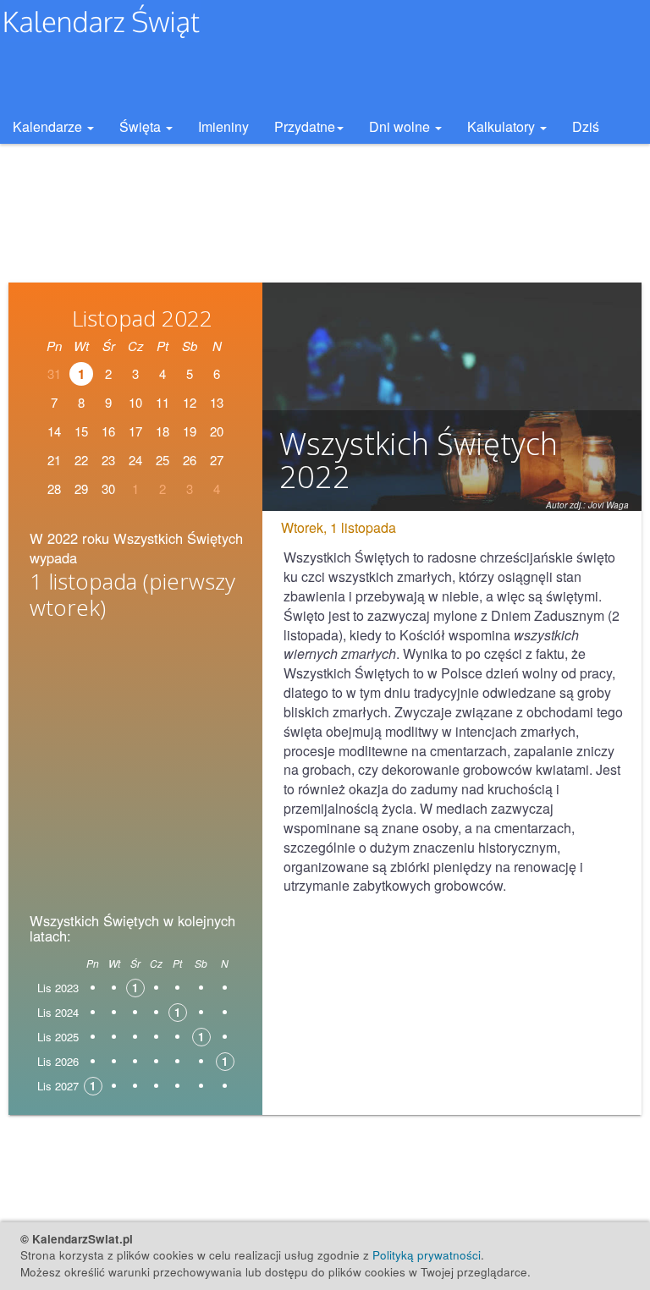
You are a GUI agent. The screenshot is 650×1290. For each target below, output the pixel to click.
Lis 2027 (58, 1086)
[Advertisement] (135, 760)
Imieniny (223, 126)
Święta (141, 126)
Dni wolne (401, 126)
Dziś (585, 126)
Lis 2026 (58, 1061)
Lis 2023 (58, 988)
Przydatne (304, 126)
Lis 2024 (58, 1012)
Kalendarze (49, 126)
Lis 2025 (58, 1037)
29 (81, 488)
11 (162, 402)
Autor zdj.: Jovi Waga (587, 505)
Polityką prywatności (426, 1255)
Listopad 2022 (142, 318)
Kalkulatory (502, 126)
